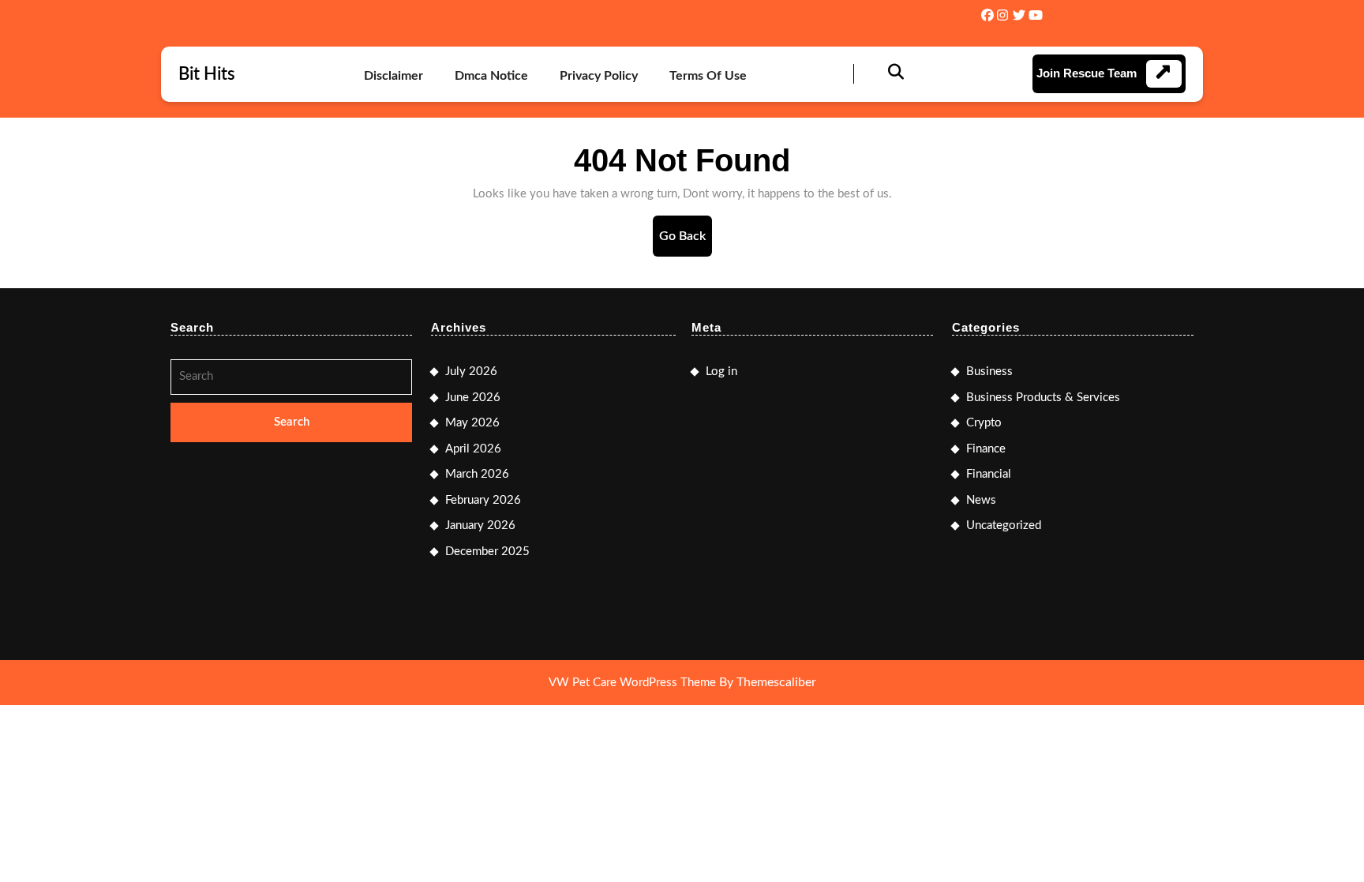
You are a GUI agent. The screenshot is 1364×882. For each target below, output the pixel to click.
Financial (988, 474)
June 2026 (472, 397)
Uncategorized (1003, 525)
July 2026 (471, 371)
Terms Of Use (708, 75)
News (981, 500)
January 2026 (480, 525)
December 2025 (487, 551)
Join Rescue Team (1086, 73)
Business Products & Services (1043, 397)
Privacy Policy (599, 75)
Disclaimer (393, 75)
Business (989, 371)
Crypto (984, 423)
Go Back (685, 243)
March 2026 (477, 474)
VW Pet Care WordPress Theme (632, 683)
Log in (721, 371)
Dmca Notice (491, 75)
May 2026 (472, 423)
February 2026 (483, 500)
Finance (986, 449)
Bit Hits (206, 74)
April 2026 (473, 449)
